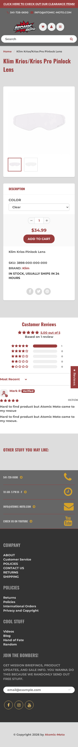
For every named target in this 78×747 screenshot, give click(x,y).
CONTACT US (13, 568)
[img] (9, 400)
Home (7, 51)
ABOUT (9, 555)
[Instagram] (19, 705)
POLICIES (10, 564)
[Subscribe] (69, 689)
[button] (20, 346)
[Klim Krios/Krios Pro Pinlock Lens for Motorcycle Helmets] (39, 123)
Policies (9, 602)
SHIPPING (11, 577)
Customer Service (17, 559)
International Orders (19, 606)
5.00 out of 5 (50, 333)
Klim (25, 268)
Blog (7, 636)
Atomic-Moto (55, 734)
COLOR (15, 200)
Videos (8, 631)
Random (10, 644)
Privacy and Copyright (21, 610)
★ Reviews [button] (74, 377)
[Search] (71, 39)
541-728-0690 (19, 12)
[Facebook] (8, 705)
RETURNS (10, 572)
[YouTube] (29, 705)
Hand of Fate (13, 640)
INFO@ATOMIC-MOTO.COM (52, 12)
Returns (9, 598)
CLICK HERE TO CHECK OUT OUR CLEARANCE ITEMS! (39, 4)
